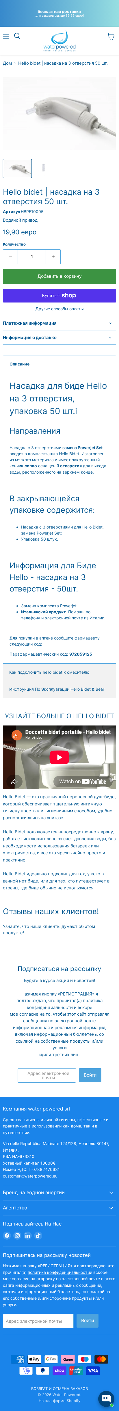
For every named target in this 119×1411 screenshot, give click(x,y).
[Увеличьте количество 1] (53, 256)
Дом (7, 63)
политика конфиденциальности (59, 1272)
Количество (14, 244)
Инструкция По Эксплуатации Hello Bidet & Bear (56, 689)
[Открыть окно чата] (106, 1399)
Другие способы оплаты (60, 309)
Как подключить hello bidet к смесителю (49, 672)
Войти (90, 1075)
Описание (19, 363)
